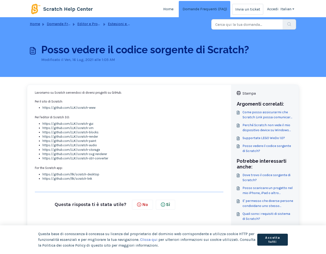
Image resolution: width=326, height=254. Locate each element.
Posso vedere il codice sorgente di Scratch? (266, 148)
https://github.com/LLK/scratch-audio (69, 145)
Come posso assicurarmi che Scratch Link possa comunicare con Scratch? (267, 115)
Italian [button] (285, 9)
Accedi (273, 9)
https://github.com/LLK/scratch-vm (68, 128)
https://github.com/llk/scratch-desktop (70, 174)
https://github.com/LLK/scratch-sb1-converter (75, 158)
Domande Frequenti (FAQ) (205, 9)
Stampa (249, 93)
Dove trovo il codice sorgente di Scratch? (266, 177)
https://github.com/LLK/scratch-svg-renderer (74, 154)
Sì (168, 204)
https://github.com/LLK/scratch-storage (71, 149)
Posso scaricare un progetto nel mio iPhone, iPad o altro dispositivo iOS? (267, 190)
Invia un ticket (247, 9)
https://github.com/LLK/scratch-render (70, 136)
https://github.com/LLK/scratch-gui (67, 123)
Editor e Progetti (91, 24)
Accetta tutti (272, 240)
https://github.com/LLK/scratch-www (68, 107)
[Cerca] (289, 24)
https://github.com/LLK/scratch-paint (69, 141)
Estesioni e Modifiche (126, 24)
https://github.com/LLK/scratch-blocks (70, 132)
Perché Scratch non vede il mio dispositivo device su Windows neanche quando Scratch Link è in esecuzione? (266, 128)
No (145, 204)
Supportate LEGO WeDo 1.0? (263, 138)
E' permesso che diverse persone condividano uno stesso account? (267, 203)
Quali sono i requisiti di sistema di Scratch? (266, 216)
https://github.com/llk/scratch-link (67, 178)
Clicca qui (149, 239)
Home (168, 9)
